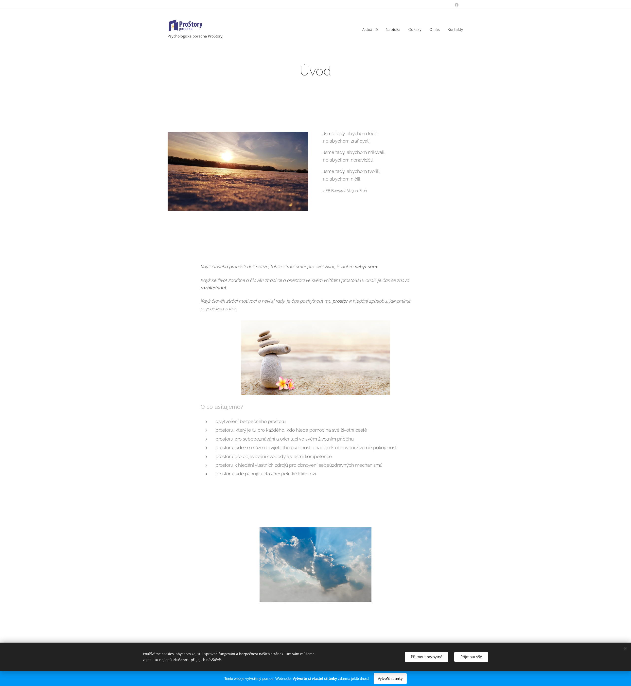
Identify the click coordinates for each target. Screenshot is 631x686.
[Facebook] (457, 5)
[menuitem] (371, 29)
